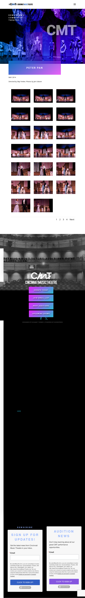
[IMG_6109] (43, 212)
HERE (19, 411)
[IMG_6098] (65, 102)
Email (12, 553)
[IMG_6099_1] (65, 120)
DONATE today (41, 290)
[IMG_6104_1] (65, 157)
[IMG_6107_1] (65, 193)
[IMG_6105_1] (43, 175)
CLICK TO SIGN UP (64, 581)
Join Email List (41, 298)
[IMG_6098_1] (20, 120)
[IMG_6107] (43, 193)
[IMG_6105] (20, 175)
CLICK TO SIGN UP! (25, 582)
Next (72, 219)
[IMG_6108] (20, 212)
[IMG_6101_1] (43, 139)
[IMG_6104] (43, 157)
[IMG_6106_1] (20, 193)
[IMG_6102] (65, 139)
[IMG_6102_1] (20, 157)
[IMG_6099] (43, 120)
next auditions (41, 306)
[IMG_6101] (20, 139)
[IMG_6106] (65, 175)
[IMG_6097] (20, 102)
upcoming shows (41, 314)
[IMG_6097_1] (43, 102)
